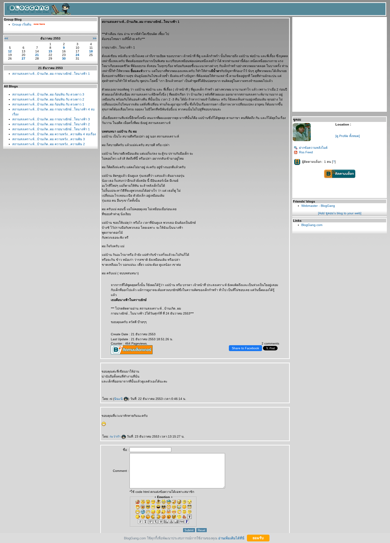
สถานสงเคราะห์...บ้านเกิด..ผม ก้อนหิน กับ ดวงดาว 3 (48, 94)
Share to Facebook (245, 348)
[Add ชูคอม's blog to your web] (339, 213)
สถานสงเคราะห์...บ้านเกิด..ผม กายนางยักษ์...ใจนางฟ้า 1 (51, 73)
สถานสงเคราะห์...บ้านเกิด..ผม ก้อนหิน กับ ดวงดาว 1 (48, 104)
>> (94, 38)
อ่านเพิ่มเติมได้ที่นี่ (231, 538)
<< (6, 38)
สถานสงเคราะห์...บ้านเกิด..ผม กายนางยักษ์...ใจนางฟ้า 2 (51, 124)
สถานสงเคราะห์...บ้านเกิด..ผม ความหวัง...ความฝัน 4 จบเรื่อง (54, 134)
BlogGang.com (312, 225)
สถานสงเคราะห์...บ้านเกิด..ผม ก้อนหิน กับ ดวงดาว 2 (48, 99)
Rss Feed (306, 152)
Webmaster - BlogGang (318, 205)
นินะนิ (119, 399)
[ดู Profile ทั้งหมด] (347, 136)
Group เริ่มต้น (21, 24)
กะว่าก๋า (115, 436)
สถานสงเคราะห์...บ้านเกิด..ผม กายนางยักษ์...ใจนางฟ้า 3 (51, 119)
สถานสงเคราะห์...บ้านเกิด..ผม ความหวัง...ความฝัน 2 (48, 144)
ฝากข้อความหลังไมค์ (313, 147)
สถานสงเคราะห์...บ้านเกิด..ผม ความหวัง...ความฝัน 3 (48, 139)
